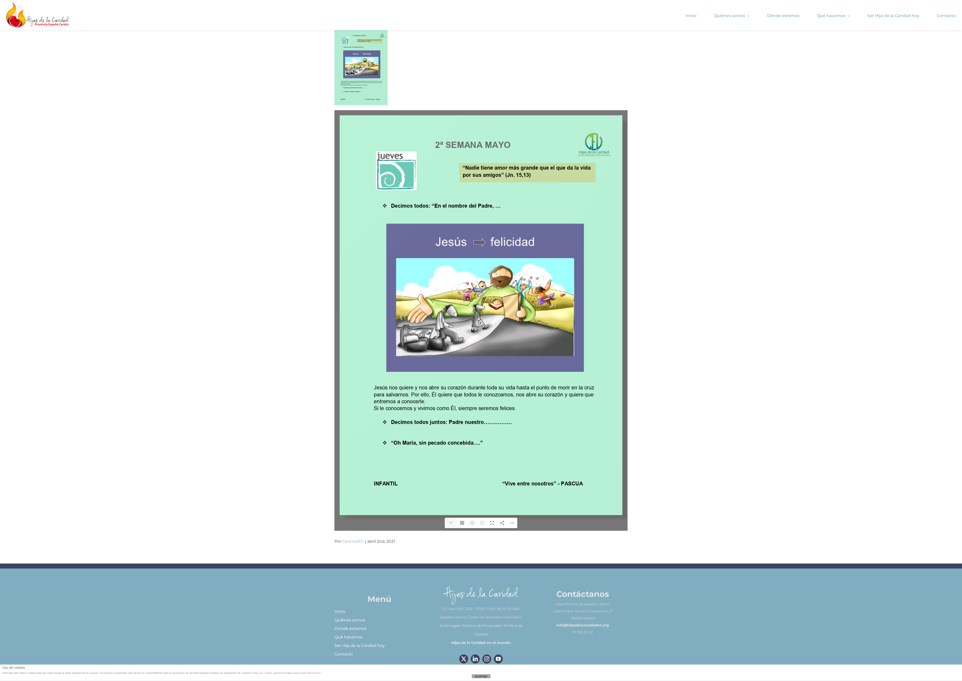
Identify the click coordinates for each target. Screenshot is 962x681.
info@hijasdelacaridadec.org (582, 625)
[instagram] (486, 658)
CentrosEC (353, 541)
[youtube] (498, 658)
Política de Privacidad (482, 625)
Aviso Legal (450, 625)
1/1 (450, 523)
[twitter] (463, 658)
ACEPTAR (481, 676)
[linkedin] (475, 658)
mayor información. (310, 672)
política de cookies (261, 672)
